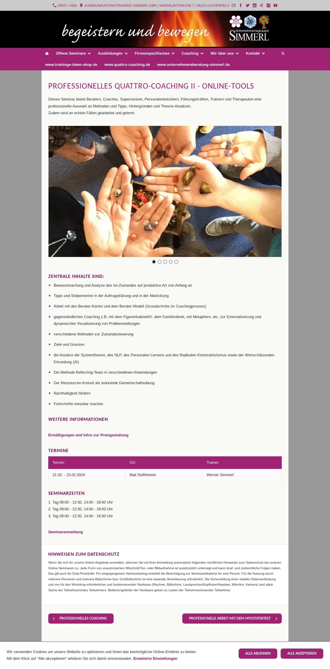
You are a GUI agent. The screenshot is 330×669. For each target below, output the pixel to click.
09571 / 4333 (67, 5)
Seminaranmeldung (65, 532)
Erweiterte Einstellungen (155, 658)
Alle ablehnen (258, 654)
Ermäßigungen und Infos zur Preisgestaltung (88, 435)
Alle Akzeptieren (302, 654)
